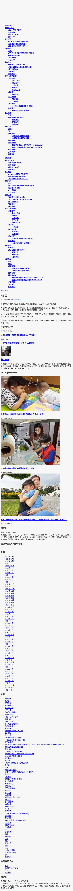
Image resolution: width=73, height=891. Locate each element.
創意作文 (11, 108)
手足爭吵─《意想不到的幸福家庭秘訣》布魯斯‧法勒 (22, 414)
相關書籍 (8, 799)
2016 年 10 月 (9, 690)
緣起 (10, 129)
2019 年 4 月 (9, 623)
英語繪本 (11, 71)
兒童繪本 (11, 78)
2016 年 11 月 (9, 687)
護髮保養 (11, 140)
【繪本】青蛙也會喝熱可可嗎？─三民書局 (18, 343)
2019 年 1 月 (9, 630)
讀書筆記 (8, 790)
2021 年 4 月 (9, 577)
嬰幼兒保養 (12, 143)
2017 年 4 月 (9, 676)
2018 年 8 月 (9, 639)
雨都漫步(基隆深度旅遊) (17, 44)
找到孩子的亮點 (14, 55)
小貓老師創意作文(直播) (20, 110)
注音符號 (8, 113)
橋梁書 (10, 92)
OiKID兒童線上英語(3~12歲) (22, 106)
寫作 (6, 855)
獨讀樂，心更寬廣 (11, 868)
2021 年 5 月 (9, 575)
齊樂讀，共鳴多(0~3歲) (16, 64)
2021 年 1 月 (9, 582)
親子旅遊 (8, 39)
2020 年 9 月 (9, 591)
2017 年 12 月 (9, 658)
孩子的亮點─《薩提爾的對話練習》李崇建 (18, 335)
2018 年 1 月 (9, 655)
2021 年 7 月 (9, 572)
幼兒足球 (11, 149)
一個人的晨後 (10, 850)
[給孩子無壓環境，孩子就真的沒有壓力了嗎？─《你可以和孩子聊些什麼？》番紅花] (30, 516)
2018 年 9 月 (9, 637)
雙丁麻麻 (14, 300)
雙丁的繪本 (9, 802)
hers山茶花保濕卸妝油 (20, 136)
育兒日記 (3, 290)
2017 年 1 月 (9, 683)
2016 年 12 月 (9, 685)
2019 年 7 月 (9, 616)
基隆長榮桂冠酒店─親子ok (18, 46)
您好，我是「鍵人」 (15, 30)
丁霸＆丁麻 (9, 806)
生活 (6, 845)
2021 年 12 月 (9, 563)
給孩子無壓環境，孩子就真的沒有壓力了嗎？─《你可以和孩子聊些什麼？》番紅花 (34, 520)
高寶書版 (15, 99)
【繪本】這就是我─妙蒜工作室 (16, 763)
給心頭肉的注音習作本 (16, 117)
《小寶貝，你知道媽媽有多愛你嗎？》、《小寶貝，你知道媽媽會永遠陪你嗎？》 (34, 744)
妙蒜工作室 (16, 81)
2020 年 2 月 (9, 602)
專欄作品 (8, 857)
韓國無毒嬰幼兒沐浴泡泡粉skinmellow (27, 145)
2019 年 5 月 (9, 621)
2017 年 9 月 (9, 664)
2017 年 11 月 (9, 660)
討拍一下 (11, 37)
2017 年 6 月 (9, 671)
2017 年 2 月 (9, 681)
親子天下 (15, 83)
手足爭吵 (11, 60)
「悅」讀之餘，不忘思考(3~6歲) (20, 67)
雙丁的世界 (9, 781)
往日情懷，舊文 (11, 852)
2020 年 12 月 (10, 584)
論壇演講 (8, 786)
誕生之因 (15, 120)
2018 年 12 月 (9, 632)
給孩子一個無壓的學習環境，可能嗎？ (22, 53)
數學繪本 (11, 74)
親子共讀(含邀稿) (11, 76)
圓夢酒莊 (11, 154)
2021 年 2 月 (9, 579)
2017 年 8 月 (9, 667)
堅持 (10, 131)
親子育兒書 (12, 97)
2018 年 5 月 (9, 646)
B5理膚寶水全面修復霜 (20, 138)
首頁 (6, 866)
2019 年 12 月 (9, 605)
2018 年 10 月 (9, 635)
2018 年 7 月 (9, 641)
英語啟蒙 (11, 103)
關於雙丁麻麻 (9, 28)
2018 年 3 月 (9, 651)
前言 (10, 51)
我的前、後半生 (14, 35)
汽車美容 (11, 152)
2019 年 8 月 (9, 614)
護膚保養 (11, 133)
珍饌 (6, 834)
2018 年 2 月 (9, 653)
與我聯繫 (8, 872)
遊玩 (6, 848)
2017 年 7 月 (9, 669)
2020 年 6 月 (9, 598)
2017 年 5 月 (9, 674)
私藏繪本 (8, 795)
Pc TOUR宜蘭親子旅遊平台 (18, 41)
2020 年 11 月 (9, 586)
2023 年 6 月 (9, 556)
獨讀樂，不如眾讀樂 (12, 797)
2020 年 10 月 (10, 589)
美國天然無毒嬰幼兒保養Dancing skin (27, 147)
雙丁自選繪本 (13, 69)
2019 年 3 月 (9, 625)
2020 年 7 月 (9, 595)
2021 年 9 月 (9, 568)
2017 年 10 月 (9, 662)
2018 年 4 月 (9, 648)
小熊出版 (15, 94)
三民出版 (15, 85)
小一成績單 (12, 58)
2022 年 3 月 (9, 561)
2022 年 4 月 (9, 559)
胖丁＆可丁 (9, 809)
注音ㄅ (10, 115)
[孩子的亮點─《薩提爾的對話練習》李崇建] (30, 464)
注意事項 (15, 124)
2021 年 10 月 (9, 566)
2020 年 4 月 (9, 600)
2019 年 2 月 (9, 628)
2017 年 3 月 (9, 678)
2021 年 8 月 (9, 570)
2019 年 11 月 (9, 607)
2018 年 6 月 (9, 644)
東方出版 (15, 87)
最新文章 (8, 25)
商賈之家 (8, 126)
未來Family (9, 783)
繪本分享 (8, 62)
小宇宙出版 (16, 90)
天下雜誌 (15, 101)
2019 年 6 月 (9, 618)
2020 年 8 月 (9, 593)
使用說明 (15, 122)
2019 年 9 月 (9, 612)
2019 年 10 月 (9, 609)
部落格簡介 (12, 32)
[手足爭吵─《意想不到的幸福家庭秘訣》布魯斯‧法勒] (30, 410)
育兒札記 (8, 48)
